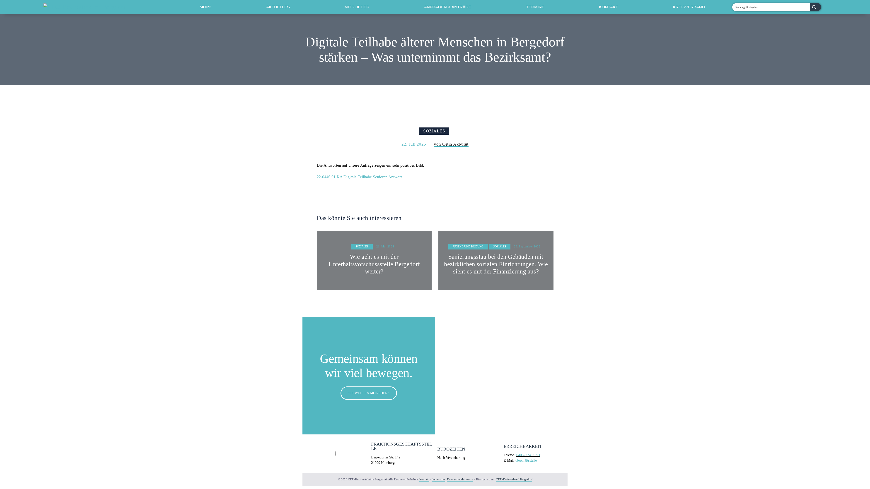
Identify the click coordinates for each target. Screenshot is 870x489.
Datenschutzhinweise (460, 479)
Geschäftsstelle (526, 460)
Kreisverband (689, 7)
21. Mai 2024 (385, 246)
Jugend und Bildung (468, 246)
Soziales (434, 131)
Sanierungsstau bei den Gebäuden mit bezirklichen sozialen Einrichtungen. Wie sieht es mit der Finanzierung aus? (496, 264)
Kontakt (608, 7)
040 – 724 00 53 (528, 455)
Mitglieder (356, 7)
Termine (535, 7)
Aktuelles (278, 7)
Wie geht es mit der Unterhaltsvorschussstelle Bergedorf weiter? (374, 264)
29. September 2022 (527, 246)
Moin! (205, 7)
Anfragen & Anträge (447, 7)
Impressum (438, 479)
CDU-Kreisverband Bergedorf (514, 479)
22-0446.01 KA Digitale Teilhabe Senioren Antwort (359, 177)
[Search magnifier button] (815, 7)
